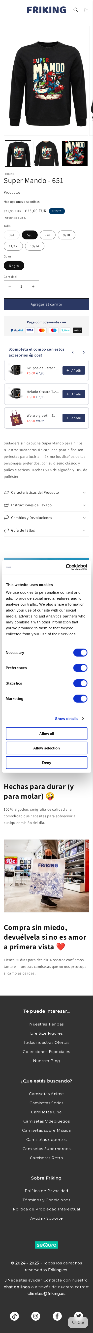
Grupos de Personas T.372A (43, 368)
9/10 (66, 235)
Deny (46, 762)
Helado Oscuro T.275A (43, 391)
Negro (14, 265)
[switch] (80, 668)
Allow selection (46, 748)
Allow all (46, 733)
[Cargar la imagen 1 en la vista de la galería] (18, 154)
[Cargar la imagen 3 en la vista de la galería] (75, 154)
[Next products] (83, 352)
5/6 (29, 235)
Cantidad (10, 277)
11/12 (13, 246)
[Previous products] (72, 352)
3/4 (14, 235)
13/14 (34, 246)
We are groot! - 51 (41, 415)
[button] (6, 9)
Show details (66, 719)
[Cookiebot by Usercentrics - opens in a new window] (66, 567)
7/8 (47, 235)
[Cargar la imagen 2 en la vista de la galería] (46, 154)
